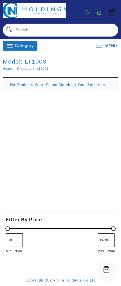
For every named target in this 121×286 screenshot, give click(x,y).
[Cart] (112, 12)
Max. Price (106, 251)
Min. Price (14, 251)
